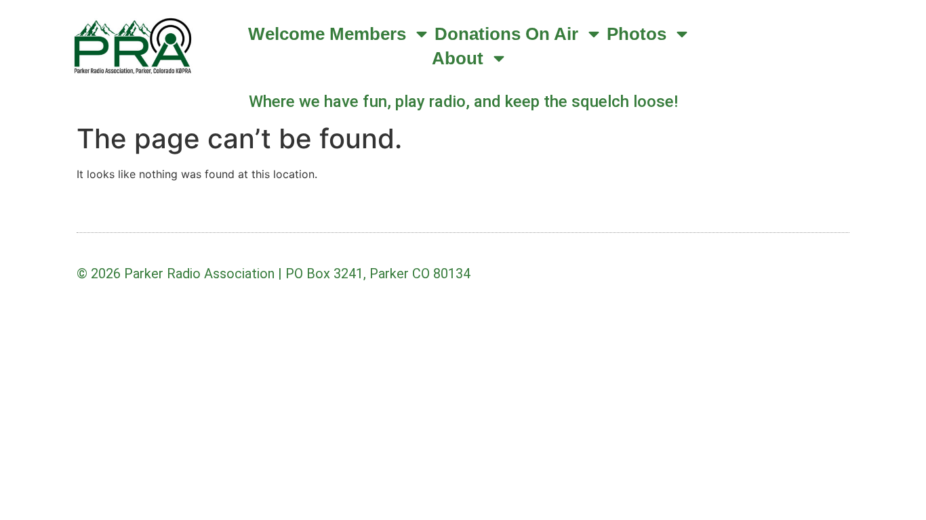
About (457, 58)
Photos (636, 34)
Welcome (286, 34)
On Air (551, 34)
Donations (478, 34)
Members (367, 34)
